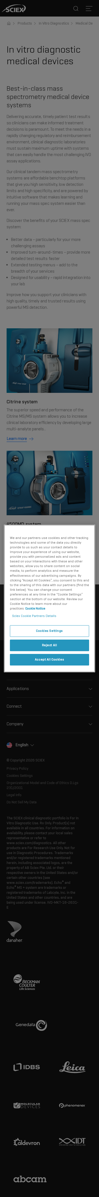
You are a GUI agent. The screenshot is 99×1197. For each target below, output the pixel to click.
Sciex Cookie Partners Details (34, 616)
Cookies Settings (49, 631)
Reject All (49, 645)
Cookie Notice (35, 608)
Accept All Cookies (49, 659)
